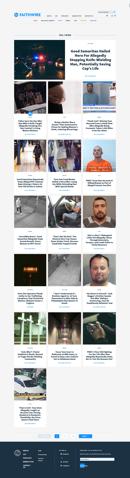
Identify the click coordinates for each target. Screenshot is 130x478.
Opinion (83, 20)
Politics (93, 20)
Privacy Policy (42, 454)
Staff (39, 451)
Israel (68, 20)
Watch (49, 16)
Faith (60, 20)
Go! (56, 16)
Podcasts (65, 16)
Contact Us (89, 16)
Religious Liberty (48, 20)
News (35, 20)
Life (75, 20)
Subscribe (82, 466)
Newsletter (76, 16)
